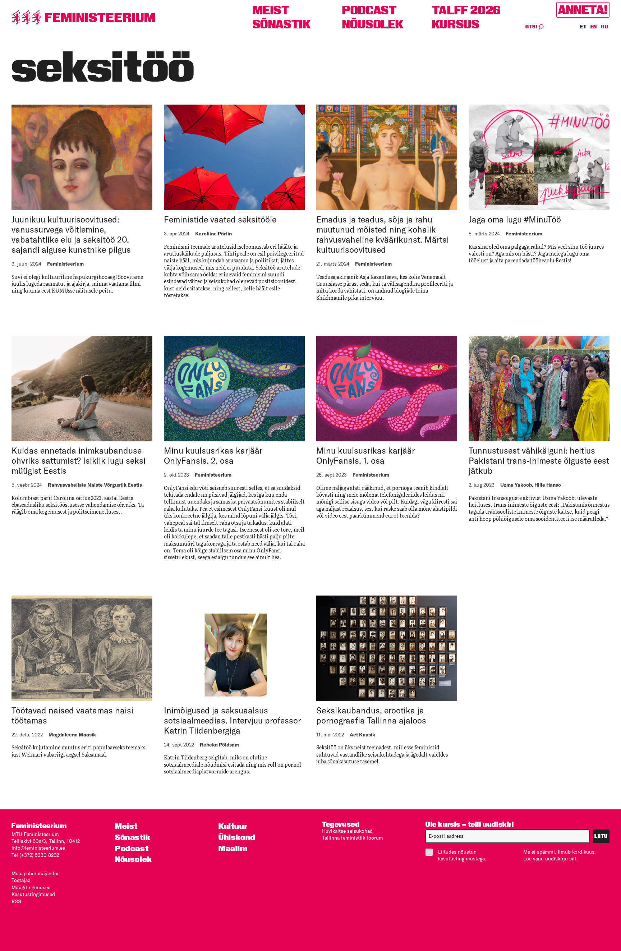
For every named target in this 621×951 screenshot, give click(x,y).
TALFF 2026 (466, 10)
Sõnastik (282, 24)
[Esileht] (83, 17)
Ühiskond (236, 837)
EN (594, 26)
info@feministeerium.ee (38, 848)
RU (604, 26)
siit (572, 858)
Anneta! (583, 10)
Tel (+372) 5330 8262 (35, 855)
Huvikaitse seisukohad (347, 831)
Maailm (233, 848)
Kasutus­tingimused (33, 894)
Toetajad (21, 880)
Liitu (601, 836)
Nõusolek (373, 24)
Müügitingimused (31, 887)
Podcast (369, 10)
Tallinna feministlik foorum (352, 838)
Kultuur (232, 826)
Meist (271, 10)
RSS (16, 901)
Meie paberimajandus (36, 873)
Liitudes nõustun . (462, 855)
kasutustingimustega (461, 858)
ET (583, 26)
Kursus (455, 24)
